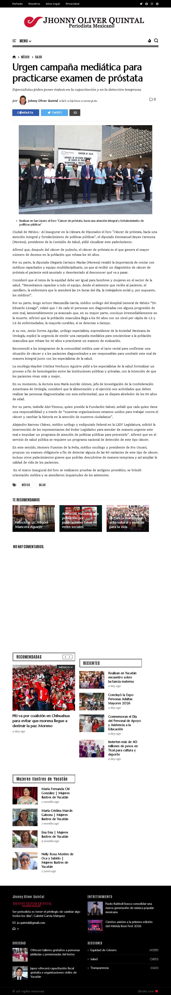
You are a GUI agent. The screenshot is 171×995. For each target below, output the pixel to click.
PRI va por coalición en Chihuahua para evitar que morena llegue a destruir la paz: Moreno (41, 720)
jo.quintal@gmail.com (30, 923)
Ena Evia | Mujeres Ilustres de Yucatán (54, 834)
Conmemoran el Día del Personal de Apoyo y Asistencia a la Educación (124, 723)
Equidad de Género (104, 950)
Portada (18, 3)
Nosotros (34, 3)
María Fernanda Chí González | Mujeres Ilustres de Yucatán (55, 793)
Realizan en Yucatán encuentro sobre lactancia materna (122, 677)
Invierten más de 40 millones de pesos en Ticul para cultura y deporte (123, 748)
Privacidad (72, 3)
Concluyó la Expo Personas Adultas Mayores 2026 (120, 699)
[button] (25, 41)
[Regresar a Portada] (161, 985)
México (25, 57)
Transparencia (100, 968)
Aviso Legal (53, 3)
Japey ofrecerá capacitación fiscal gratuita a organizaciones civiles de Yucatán (53, 972)
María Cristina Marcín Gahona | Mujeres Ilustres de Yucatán (56, 815)
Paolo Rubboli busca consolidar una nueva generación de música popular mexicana (130, 908)
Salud (38, 57)
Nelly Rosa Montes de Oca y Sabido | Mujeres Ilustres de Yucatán (57, 860)
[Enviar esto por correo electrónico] (74, 112)
